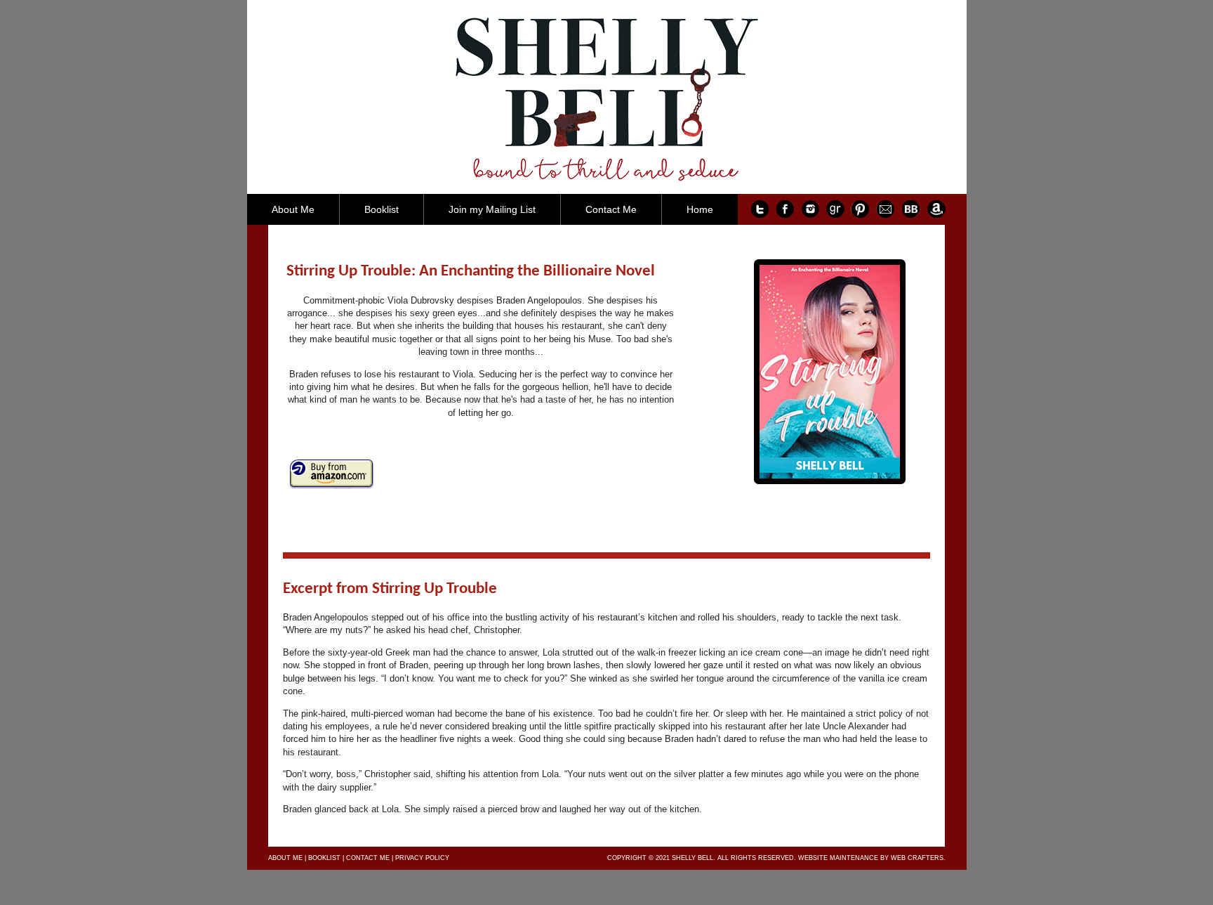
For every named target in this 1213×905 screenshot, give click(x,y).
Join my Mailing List (492, 209)
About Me (293, 209)
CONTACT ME (368, 857)
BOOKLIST (324, 857)
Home (700, 209)
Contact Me (611, 209)
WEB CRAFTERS (917, 857)
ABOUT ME (285, 857)
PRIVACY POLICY (422, 857)
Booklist (381, 209)
